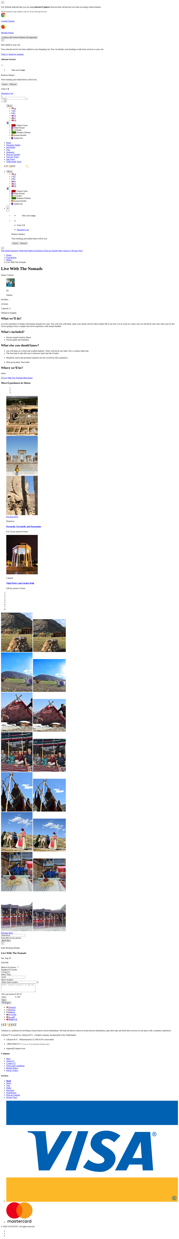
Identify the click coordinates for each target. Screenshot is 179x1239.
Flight (21, 251)
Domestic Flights (13, 145)
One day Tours (12, 157)
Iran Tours (10, 159)
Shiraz (9, 260)
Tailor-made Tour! (13, 161)
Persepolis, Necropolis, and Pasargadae (23, 526)
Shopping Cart (7, 93)
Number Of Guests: (9, 970)
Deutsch (12, 1007)
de (15, 108)
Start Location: (7, 980)
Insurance (10, 152)
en (10, 106)
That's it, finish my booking (12, 54)
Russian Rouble (19, 135)
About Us (67, 251)
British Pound (18, 128)
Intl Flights (10, 147)
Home (8, 255)
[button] (10, 517)
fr (14, 111)
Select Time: (6, 974)
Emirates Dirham (21, 132)
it (14, 113)
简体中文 (12, 1019)
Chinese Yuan (20, 125)
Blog (61, 251)
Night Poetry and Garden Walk (20, 583)
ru (15, 115)
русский (12, 1014)
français (11, 1010)
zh (15, 120)
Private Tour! (77, 251)
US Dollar (17, 130)
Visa (8, 150)
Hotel (8, 143)
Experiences (39, 251)
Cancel (4, 84)
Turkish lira (17, 138)
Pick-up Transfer (13, 154)
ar (15, 118)
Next (4, 1000)
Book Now (6, 941)
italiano (11, 1012)
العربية (11, 1017)
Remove (13, 84)
